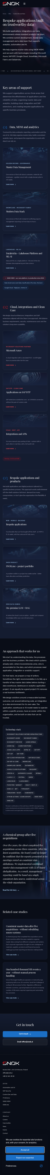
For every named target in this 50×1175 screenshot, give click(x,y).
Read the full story (10, 890)
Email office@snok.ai (25, 1042)
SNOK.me (6, 1105)
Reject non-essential (25, 1157)
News (4, 1126)
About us (6, 1116)
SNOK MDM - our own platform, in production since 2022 (25, 278)
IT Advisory (6, 1098)
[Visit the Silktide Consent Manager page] (41, 1166)
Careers (5, 1119)
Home (4, 14)
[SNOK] (11, 1063)
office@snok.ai (7, 1073)
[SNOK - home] (11, 3)
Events (5, 1130)
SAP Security (7, 1091)
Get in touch (23, 1034)
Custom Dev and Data (10, 1094)
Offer (9, 14)
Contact (5, 1133)
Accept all (25, 1149)
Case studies (7, 1123)
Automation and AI (9, 1087)
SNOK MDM (6, 1101)
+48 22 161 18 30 (8, 1076)
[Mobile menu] (24, 3)
